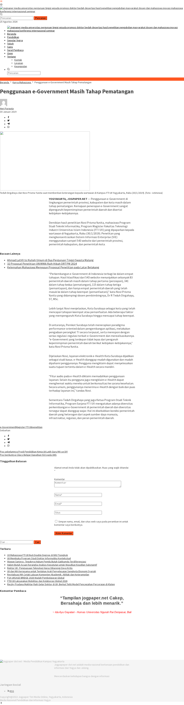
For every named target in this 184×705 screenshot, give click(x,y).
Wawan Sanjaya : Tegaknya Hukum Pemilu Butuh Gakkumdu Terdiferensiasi (46, 561)
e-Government (8, 427)
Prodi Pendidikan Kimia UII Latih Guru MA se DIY (34, 451)
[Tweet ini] (8, 120)
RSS (12, 691)
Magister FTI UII (24, 427)
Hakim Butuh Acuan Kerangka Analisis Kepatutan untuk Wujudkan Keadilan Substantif (52, 564)
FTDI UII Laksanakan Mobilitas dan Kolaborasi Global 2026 (37, 581)
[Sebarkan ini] (8, 117)
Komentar (59, 479)
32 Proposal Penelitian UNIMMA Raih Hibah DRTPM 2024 (42, 263)
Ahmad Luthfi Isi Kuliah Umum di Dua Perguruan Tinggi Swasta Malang (50, 260)
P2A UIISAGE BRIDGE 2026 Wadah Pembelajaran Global (35, 577)
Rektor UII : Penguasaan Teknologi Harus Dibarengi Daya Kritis (40, 568)
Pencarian (40, 18)
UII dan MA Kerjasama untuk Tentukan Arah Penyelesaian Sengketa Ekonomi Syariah (51, 571)
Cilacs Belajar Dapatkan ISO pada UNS (28, 454)
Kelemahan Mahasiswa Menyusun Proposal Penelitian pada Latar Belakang (53, 267)
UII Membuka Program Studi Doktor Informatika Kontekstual (39, 558)
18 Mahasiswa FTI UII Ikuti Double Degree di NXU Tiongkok (37, 555)
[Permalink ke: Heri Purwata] (3, 105)
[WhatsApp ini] (8, 127)
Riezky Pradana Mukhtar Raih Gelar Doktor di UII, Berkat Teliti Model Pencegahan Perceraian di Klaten (61, 584)
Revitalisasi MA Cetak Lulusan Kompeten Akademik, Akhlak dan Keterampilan (48, 574)
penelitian (37, 427)
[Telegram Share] (8, 124)
